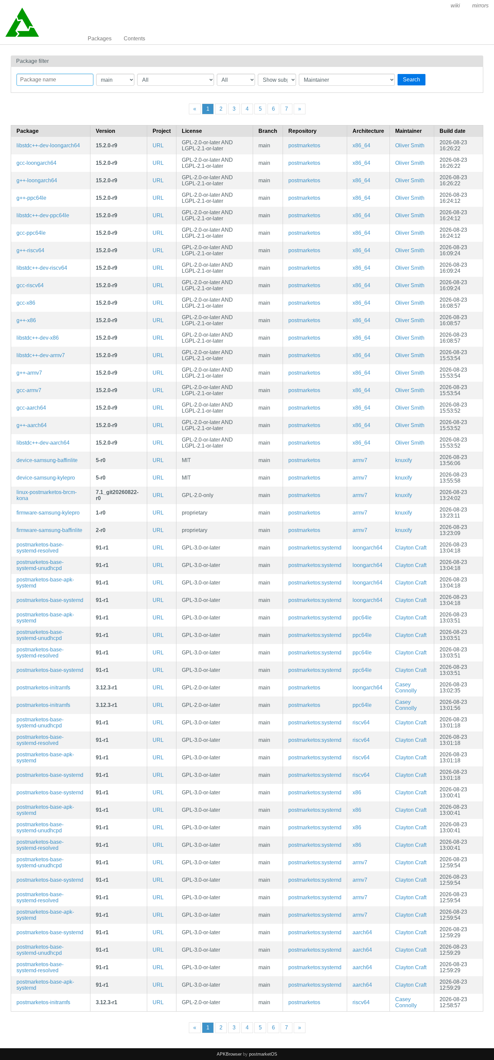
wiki (455, 5)
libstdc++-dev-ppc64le (42, 215)
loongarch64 (367, 548)
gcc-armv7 (28, 390)
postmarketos (304, 145)
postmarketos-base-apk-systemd (45, 583)
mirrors (480, 5)
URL (158, 145)
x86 (357, 792)
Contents (134, 38)
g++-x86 (26, 320)
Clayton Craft (410, 548)
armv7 (360, 460)
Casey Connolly (406, 687)
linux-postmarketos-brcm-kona (46, 495)
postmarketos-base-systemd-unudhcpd (40, 565)
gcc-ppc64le (31, 233)
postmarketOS (263, 1054)
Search (411, 79)
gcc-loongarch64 (36, 163)
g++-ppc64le (31, 198)
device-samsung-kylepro (45, 478)
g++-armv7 (29, 373)
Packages (100, 38)
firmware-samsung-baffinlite (49, 530)
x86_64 (361, 145)
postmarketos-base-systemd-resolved (40, 548)
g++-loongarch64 (36, 180)
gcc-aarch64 (31, 408)
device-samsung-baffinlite (47, 460)
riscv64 (361, 722)
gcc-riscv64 (30, 285)
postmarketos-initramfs (43, 687)
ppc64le (362, 617)
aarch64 (362, 932)
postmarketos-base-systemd (49, 600)
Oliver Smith (409, 145)
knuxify (403, 460)
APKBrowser (229, 1054)
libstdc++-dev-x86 (37, 338)
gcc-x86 (25, 303)
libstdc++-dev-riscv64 (41, 268)
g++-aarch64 (31, 425)
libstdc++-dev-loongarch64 (48, 145)
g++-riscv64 (30, 250)
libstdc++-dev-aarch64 (43, 443)
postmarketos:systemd (314, 548)
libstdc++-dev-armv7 (40, 355)
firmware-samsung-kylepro (48, 513)
